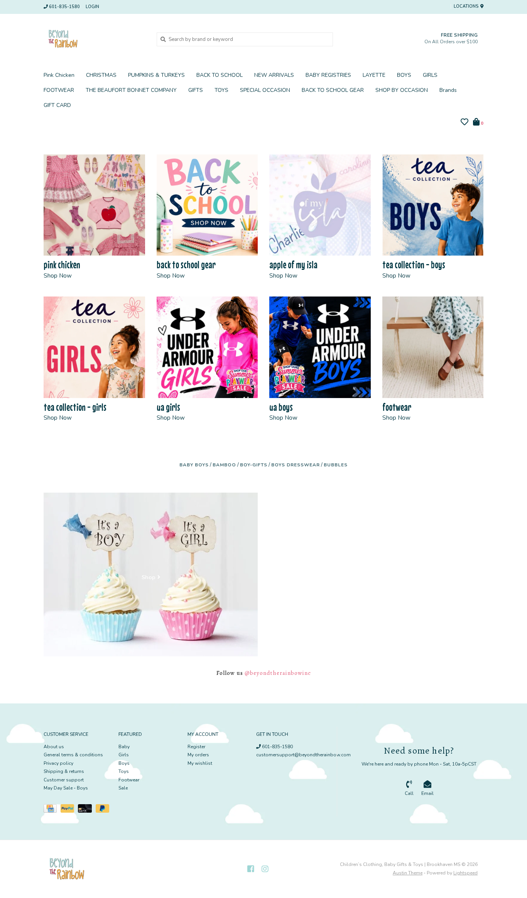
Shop (148, 577)
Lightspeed (465, 873)
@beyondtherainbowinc (278, 673)
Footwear (128, 780)
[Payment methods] (52, 810)
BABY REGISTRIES (328, 75)
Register (196, 747)
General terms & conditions (73, 755)
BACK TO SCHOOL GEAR (333, 90)
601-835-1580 (277, 747)
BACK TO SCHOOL (219, 75)
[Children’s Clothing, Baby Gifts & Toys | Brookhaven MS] (94, 39)
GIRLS (430, 75)
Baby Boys (194, 465)
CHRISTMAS (101, 75)
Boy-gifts (253, 465)
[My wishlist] (464, 123)
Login (92, 7)
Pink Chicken (59, 75)
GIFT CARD (57, 105)
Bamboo (224, 465)
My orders (198, 755)
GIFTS (195, 90)
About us (54, 747)
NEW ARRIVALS (274, 75)
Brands (448, 90)
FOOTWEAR (59, 90)
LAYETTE (374, 75)
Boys (124, 763)
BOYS (404, 75)
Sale (123, 788)
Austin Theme (407, 873)
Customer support (64, 780)
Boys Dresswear (295, 465)
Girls (123, 755)
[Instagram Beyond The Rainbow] (265, 869)
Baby (124, 747)
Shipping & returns (64, 771)
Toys (123, 771)
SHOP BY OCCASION (401, 90)
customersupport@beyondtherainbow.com (303, 755)
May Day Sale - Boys (66, 788)
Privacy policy (58, 763)
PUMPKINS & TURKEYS (156, 75)
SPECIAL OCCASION (265, 90)
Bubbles (336, 465)
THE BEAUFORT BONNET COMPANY (131, 90)
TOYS (221, 90)
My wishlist (199, 763)
